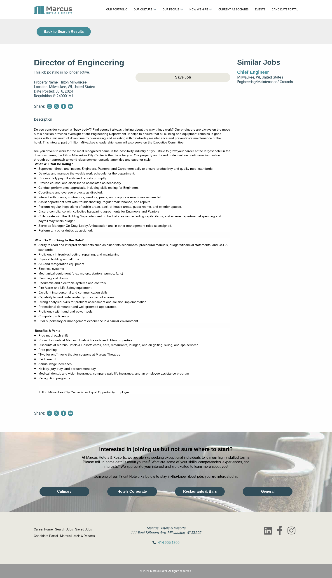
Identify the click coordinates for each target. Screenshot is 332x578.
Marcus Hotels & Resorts (77, 536)
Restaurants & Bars (200, 491)
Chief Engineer (253, 72)
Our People (171, 9)
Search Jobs (64, 529)
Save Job (183, 77)
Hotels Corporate (132, 491)
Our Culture (143, 9)
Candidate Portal (285, 9)
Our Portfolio (116, 9)
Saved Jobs (83, 529)
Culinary (64, 491)
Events (260, 9)
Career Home (43, 529)
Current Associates (233, 9)
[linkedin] (268, 530)
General (267, 491)
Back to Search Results (64, 31)
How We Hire (198, 9)
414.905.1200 (169, 542)
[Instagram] (291, 530)
